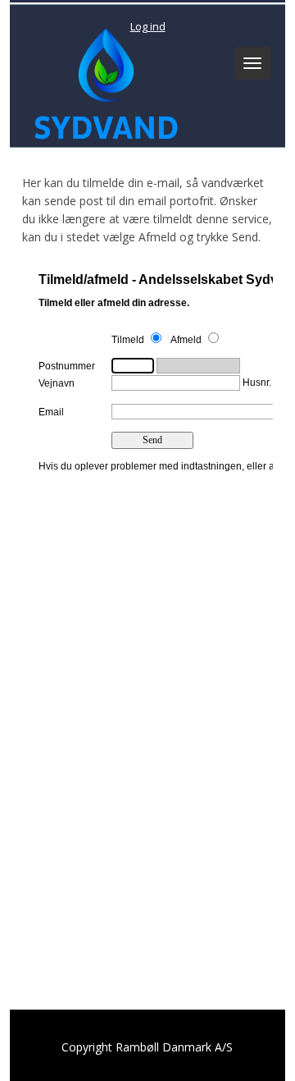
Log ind (148, 26)
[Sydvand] (102, 80)
